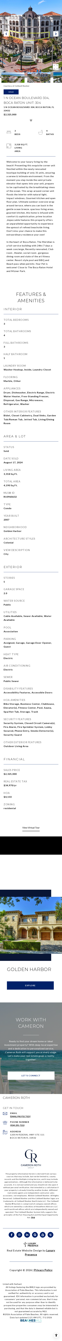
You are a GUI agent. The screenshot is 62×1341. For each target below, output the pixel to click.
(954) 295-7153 (17, 1125)
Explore (30, 985)
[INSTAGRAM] (19, 1235)
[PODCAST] (50, 1235)
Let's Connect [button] (31, 1075)
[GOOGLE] (35, 1235)
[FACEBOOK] (11, 1235)
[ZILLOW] (43, 1235)
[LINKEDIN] (27, 1235)
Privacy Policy (43, 1270)
